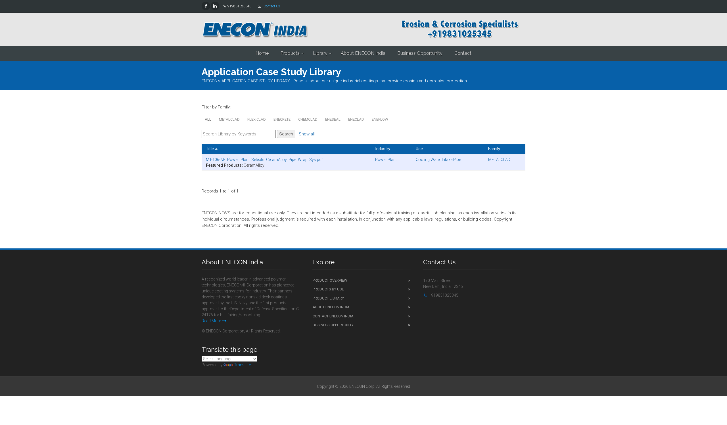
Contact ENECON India (333, 316)
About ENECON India (363, 53)
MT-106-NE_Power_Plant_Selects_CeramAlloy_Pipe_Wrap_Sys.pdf (264, 159)
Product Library (328, 298)
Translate (242, 365)
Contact (462, 53)
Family (494, 148)
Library (320, 53)
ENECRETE (282, 119)
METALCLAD (229, 119)
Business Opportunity (419, 53)
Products (290, 53)
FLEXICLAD (256, 119)
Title (210, 148)
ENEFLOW (380, 119)
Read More (211, 321)
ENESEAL (332, 119)
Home (262, 53)
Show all (307, 134)
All (208, 119)
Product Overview (330, 280)
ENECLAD (356, 119)
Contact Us (272, 6)
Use (419, 148)
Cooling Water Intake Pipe (438, 159)
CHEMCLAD (307, 119)
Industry (382, 148)
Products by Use (328, 289)
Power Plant (386, 159)
